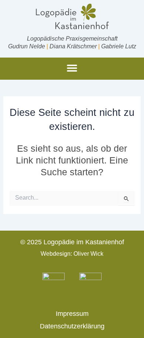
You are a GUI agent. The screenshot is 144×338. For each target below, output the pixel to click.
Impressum (72, 313)
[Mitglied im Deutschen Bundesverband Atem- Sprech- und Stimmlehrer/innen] (53, 284)
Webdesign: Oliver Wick (72, 254)
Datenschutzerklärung (72, 326)
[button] (72, 67)
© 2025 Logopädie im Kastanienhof (72, 242)
